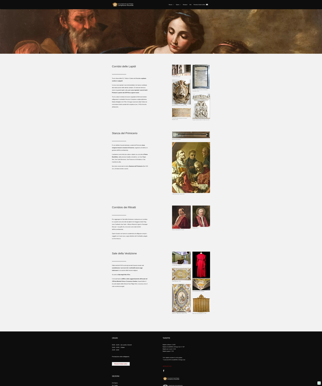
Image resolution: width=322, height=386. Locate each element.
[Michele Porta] (181, 268)
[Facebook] (164, 371)
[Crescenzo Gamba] (181, 284)
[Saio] (201, 252)
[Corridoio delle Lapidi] (181, 65)
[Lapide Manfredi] (181, 109)
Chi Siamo (115, 383)
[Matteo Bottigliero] (181, 80)
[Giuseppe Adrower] (181, 206)
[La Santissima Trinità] (201, 94)
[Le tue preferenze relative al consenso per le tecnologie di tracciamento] (319, 383)
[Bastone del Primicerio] (191, 132)
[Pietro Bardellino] (191, 142)
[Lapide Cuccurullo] (201, 65)
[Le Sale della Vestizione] (181, 252)
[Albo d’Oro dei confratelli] (201, 294)
